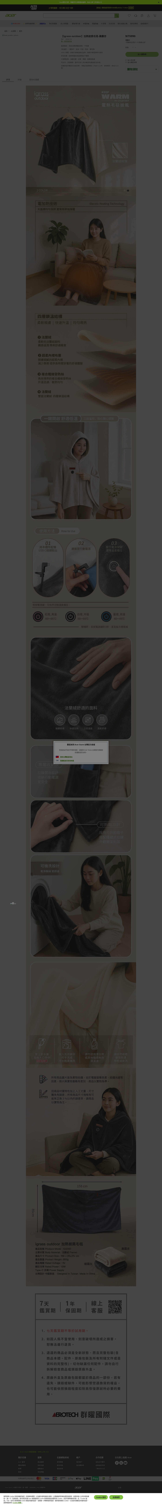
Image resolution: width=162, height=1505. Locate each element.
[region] (81, 1499)
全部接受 (116, 1497)
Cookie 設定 (101, 1497)
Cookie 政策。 (17, 1503)
